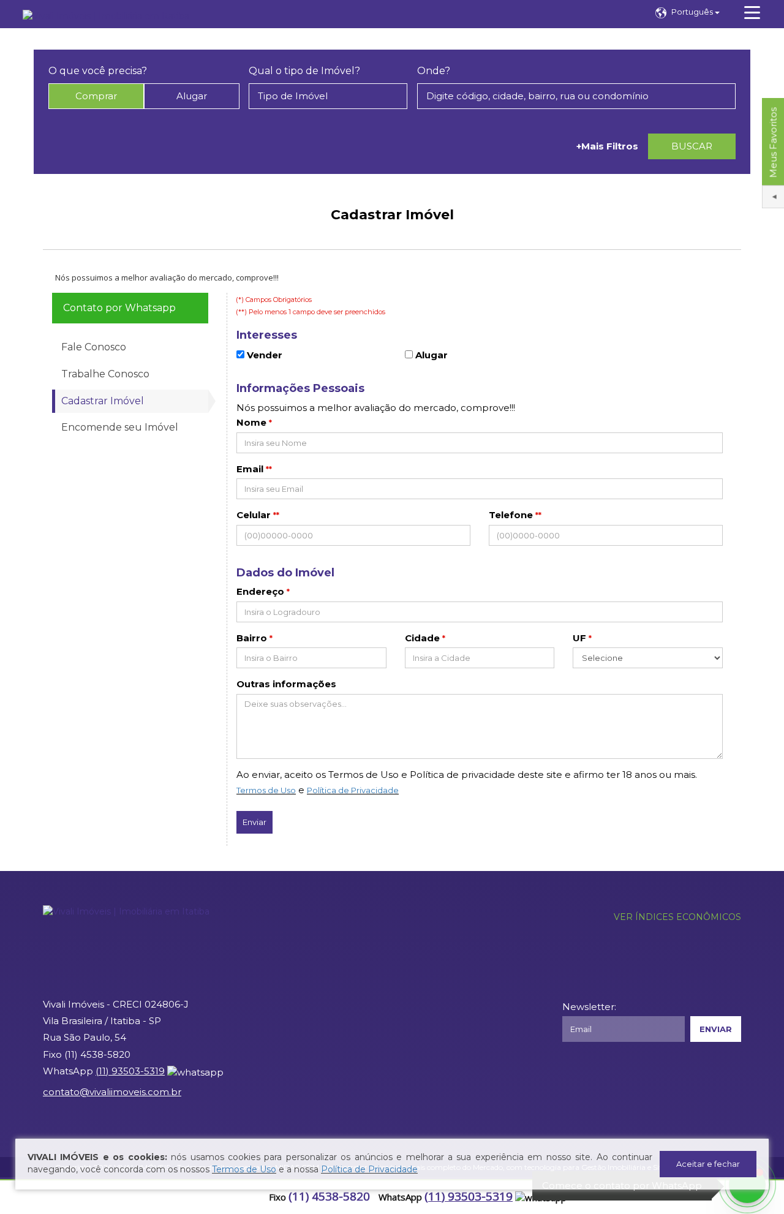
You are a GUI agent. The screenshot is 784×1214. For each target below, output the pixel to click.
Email (249, 469)
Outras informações (286, 684)
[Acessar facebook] (13, 1197)
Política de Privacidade (353, 790)
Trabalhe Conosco (105, 374)
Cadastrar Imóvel (102, 401)
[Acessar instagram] (55, 1197)
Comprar (96, 96)
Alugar (191, 96)
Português (693, 12)
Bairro (251, 638)
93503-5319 (468, 1196)
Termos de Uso (266, 790)
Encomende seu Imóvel (119, 427)
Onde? (433, 71)
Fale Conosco (93, 347)
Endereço (260, 591)
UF (579, 638)
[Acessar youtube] (34, 1197)
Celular (253, 515)
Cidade (422, 638)
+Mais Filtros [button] (607, 146)
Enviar (254, 822)
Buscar (691, 146)
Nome (251, 422)
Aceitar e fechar (708, 1164)
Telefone (511, 515)
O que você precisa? (97, 71)
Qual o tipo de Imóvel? (304, 71)
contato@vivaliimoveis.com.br (112, 1092)
